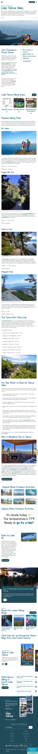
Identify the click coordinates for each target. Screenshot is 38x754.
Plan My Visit (12, 740)
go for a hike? (25, 522)
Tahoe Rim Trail (6, 320)
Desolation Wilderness (6, 63)
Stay (12, 731)
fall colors (15, 70)
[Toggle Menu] (36, 2)
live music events (17, 471)
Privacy (18, 749)
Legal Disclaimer (22, 749)
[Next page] (6, 664)
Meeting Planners (26, 733)
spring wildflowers (7, 70)
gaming (3, 471)
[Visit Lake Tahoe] (2, 1)
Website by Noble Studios (29, 750)
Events (12, 738)
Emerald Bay (5, 217)
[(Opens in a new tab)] (6, 720)
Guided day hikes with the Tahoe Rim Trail (8, 73)
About (26, 740)
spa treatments (24, 469)
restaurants (14, 473)
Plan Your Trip (8, 708)
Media (26, 738)
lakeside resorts (14, 469)
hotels (25, 467)
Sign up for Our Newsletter (19, 724)
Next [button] (31, 727)
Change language (25, 747)
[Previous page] (3, 664)
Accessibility (7, 751)
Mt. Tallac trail (10, 162)
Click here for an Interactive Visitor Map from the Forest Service (18, 636)
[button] (27, 677)
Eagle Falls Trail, (30, 213)
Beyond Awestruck (27, 61)
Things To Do (12, 733)
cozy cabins (3, 467)
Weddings (26, 731)
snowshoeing (13, 81)
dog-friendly (26, 420)
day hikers (25, 214)
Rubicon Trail (6, 259)
